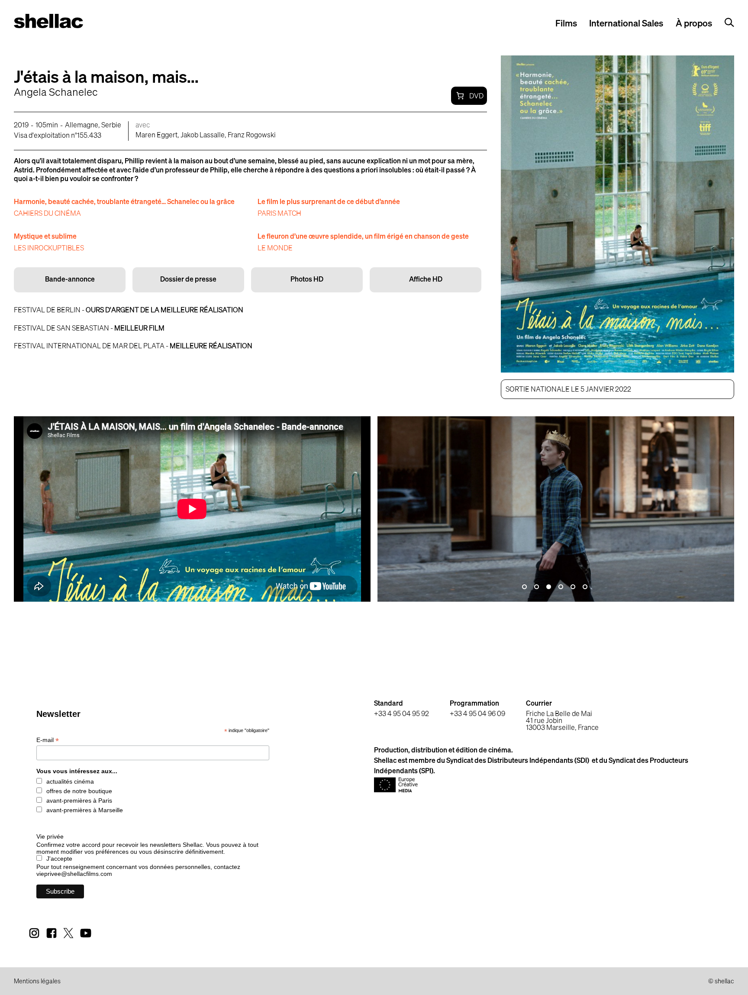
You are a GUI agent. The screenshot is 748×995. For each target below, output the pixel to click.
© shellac (721, 982)
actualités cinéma (70, 781)
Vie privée (50, 836)
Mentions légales (37, 982)
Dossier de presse (188, 279)
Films (566, 24)
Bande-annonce (70, 279)
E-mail (47, 740)
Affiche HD (425, 279)
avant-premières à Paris (79, 800)
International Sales (626, 24)
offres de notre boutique (79, 791)
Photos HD (306, 279)
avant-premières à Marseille (84, 810)
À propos (694, 24)
